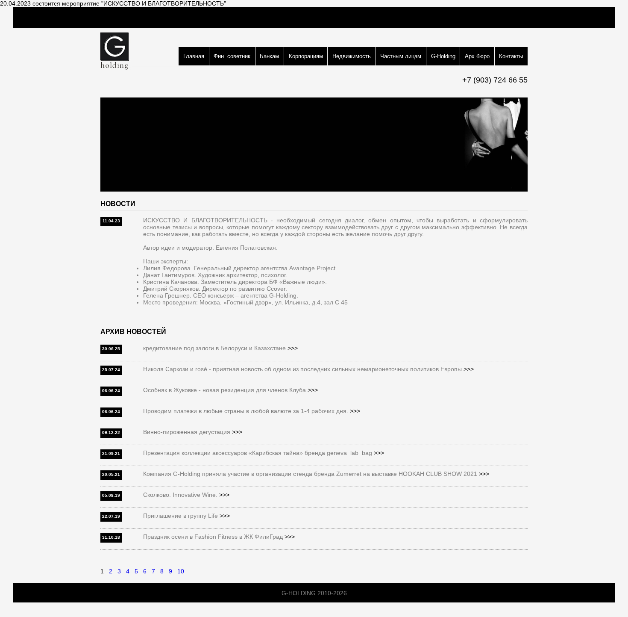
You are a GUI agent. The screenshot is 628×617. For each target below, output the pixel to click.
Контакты (511, 56)
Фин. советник (232, 56)
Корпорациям (306, 56)
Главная (193, 56)
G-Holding (443, 56)
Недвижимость (351, 56)
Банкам (269, 56)
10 (180, 571)
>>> (293, 348)
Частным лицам (400, 56)
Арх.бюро (477, 56)
